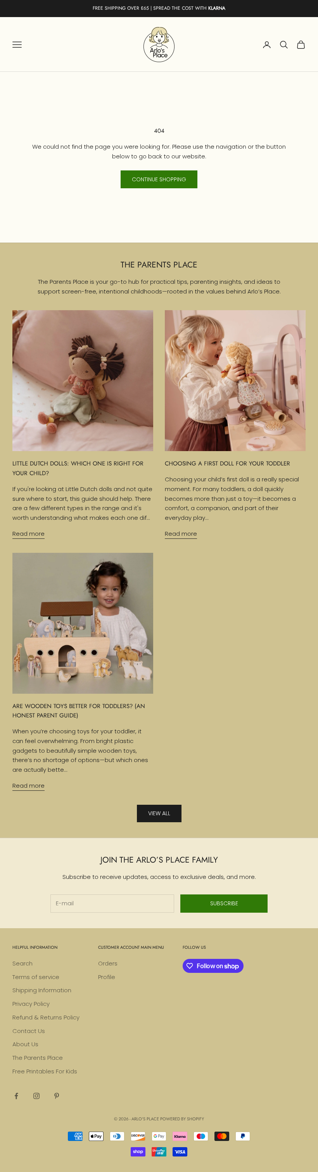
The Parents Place (37, 1058)
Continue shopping (159, 179)
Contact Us (28, 1031)
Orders (108, 963)
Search (22, 963)
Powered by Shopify (182, 1119)
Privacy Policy (31, 1004)
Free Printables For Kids (44, 1071)
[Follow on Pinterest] (56, 1096)
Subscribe (224, 903)
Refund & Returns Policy (46, 1017)
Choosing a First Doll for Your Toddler (227, 463)
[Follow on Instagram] (36, 1096)
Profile (106, 977)
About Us (25, 1044)
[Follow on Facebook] (16, 1096)
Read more (28, 534)
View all (159, 813)
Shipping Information (41, 990)
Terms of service (35, 977)
